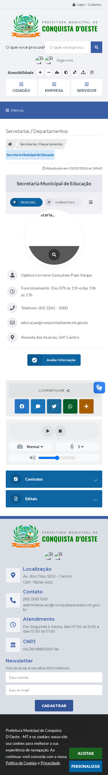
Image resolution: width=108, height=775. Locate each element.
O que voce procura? (25, 47)
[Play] (48, 431)
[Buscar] (96, 47)
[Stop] (60, 431)
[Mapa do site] (83, 72)
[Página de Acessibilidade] (92, 72)
